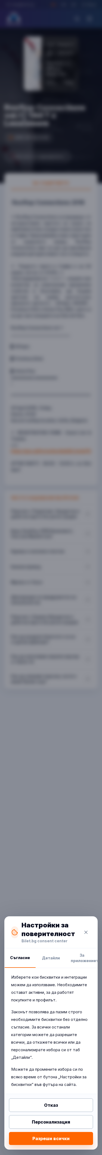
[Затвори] (86, 932)
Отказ (51, 1105)
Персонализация (51, 1122)
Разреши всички (51, 1138)
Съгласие (20, 957)
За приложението (84, 958)
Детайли (51, 958)
